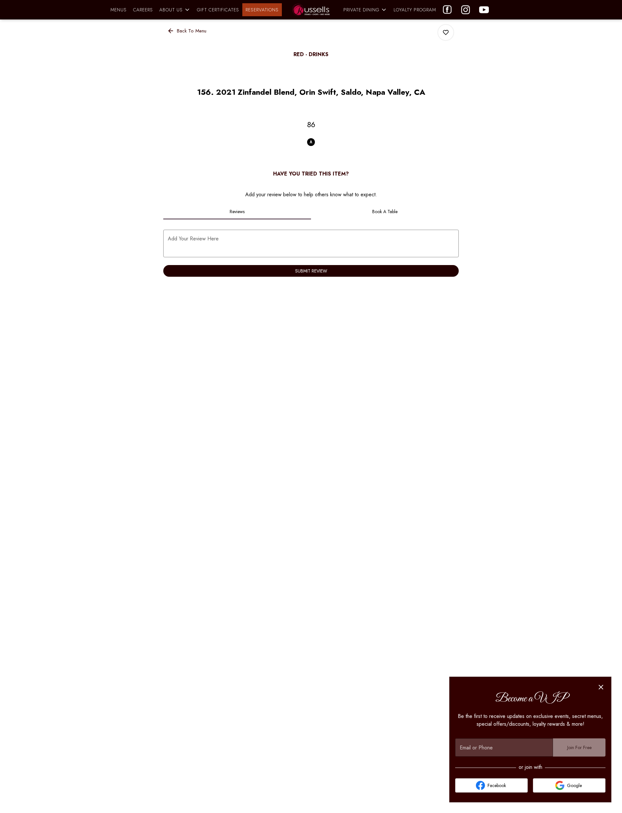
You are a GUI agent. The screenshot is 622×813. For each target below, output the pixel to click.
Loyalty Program (415, 9)
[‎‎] (448, 9)
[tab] (237, 211)
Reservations (262, 9)
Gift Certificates (218, 9)
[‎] (485, 9)
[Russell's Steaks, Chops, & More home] (311, 10)
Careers (143, 9)
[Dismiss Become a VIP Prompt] (601, 687)
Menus (118, 9)
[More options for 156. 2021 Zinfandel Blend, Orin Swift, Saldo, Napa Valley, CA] (446, 32)
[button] (175, 9)
